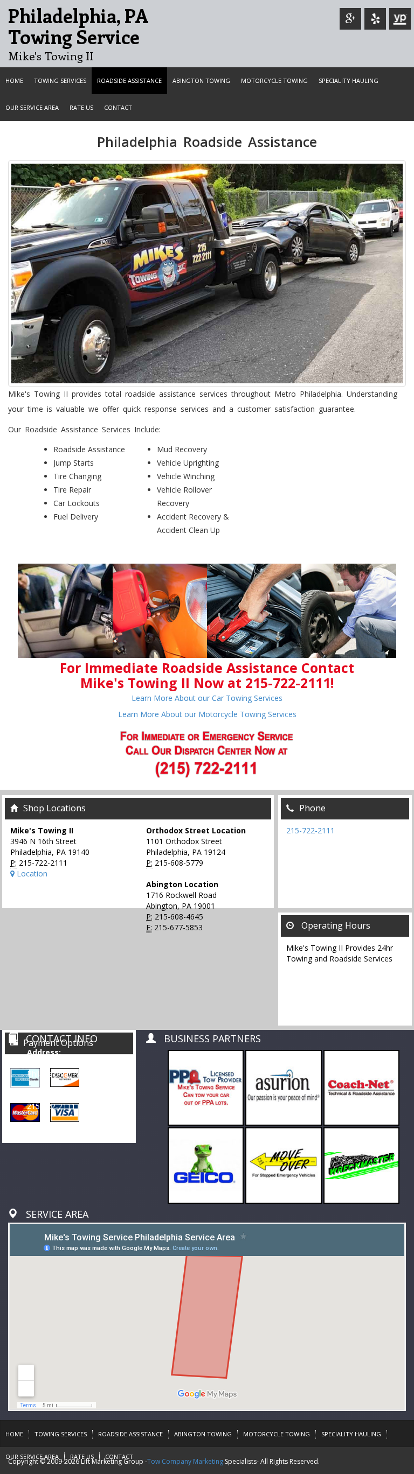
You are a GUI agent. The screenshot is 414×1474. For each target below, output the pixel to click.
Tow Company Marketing (185, 1461)
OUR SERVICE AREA (32, 107)
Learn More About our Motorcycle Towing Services (207, 714)
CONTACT (118, 107)
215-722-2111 (310, 830)
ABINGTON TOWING (201, 80)
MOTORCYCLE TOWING (274, 80)
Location (31, 873)
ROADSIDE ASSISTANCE (129, 80)
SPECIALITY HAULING (348, 80)
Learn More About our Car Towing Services (207, 698)
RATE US (81, 107)
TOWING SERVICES (60, 80)
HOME (14, 80)
